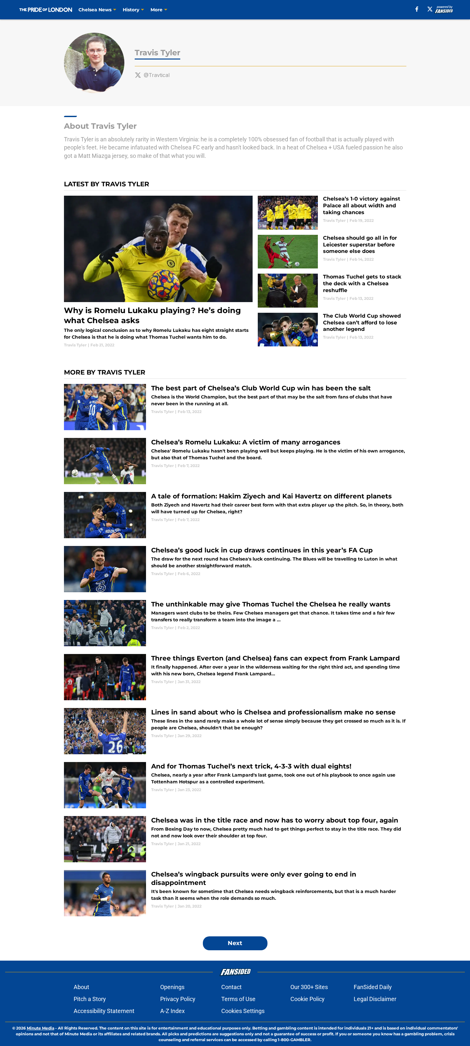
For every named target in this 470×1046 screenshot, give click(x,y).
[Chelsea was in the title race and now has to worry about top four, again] (235, 839)
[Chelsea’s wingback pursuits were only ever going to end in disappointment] (235, 893)
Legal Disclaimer (375, 999)
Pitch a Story (90, 999)
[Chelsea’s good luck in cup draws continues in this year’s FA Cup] (235, 569)
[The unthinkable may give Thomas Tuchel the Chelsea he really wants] (235, 623)
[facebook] (416, 9)
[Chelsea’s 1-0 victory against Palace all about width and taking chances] (332, 213)
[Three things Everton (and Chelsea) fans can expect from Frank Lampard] (235, 677)
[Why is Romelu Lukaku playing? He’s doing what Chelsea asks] (158, 272)
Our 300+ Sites (309, 987)
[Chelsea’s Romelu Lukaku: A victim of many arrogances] (235, 461)
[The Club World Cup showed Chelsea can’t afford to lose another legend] (332, 330)
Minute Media (40, 1028)
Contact (231, 987)
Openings (172, 987)
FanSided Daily (373, 987)
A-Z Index (172, 1011)
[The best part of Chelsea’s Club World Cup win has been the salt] (235, 407)
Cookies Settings (243, 1011)
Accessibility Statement (104, 1011)
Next (235, 943)
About (81, 987)
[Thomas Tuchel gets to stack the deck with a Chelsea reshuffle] (332, 291)
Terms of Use (238, 999)
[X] (430, 9)
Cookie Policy (307, 999)
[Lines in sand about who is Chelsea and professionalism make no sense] (235, 731)
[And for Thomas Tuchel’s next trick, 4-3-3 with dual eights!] (235, 785)
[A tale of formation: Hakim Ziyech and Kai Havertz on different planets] (235, 515)
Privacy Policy (177, 999)
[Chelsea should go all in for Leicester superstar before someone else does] (332, 252)
